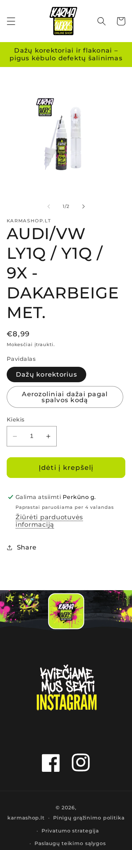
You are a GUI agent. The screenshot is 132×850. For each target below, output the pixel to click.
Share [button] (27, 547)
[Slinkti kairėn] (48, 206)
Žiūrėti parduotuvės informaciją (49, 520)
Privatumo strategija (70, 831)
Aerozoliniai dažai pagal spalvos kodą (65, 397)
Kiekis (16, 419)
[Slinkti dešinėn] (83, 206)
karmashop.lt (26, 818)
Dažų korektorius (46, 374)
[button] (11, 21)
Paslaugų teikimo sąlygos (70, 843)
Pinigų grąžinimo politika (89, 818)
